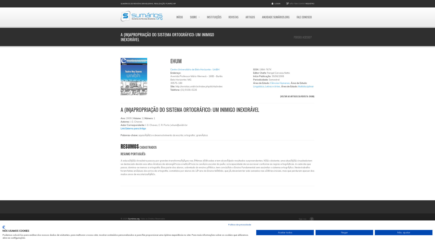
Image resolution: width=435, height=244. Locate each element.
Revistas (233, 17)
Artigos (250, 17)
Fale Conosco (304, 17)
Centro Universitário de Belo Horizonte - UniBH (194, 69)
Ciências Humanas (280, 83)
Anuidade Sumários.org (276, 17)
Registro (310, 4)
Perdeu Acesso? (303, 37)
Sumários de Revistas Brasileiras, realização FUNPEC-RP (148, 4)
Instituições (214, 17)
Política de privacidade (239, 224)
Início (179, 17)
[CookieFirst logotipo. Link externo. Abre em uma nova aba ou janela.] (4, 227)
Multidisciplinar (306, 86)
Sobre (193, 17)
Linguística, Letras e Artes (266, 86)
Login (277, 4)
